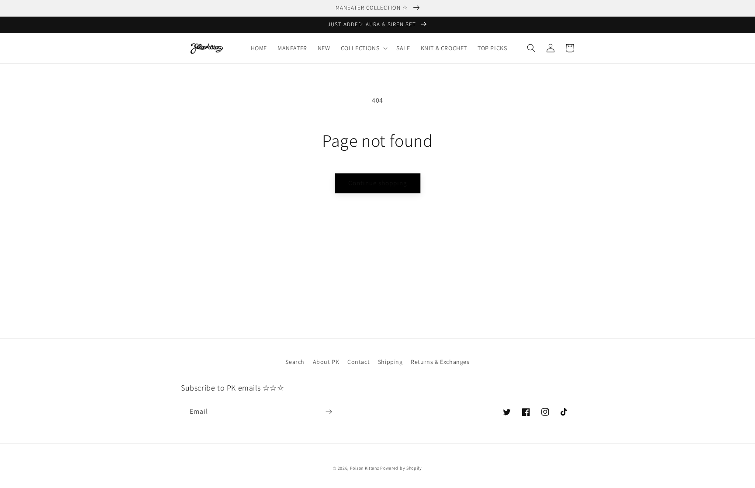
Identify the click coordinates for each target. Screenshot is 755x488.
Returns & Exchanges (440, 362)
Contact (358, 362)
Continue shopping (377, 183)
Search (295, 362)
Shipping (390, 362)
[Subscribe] (328, 412)
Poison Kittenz (364, 468)
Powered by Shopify (401, 468)
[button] (363, 48)
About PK (326, 362)
